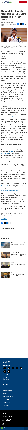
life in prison (12, 116)
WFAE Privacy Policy (7, 402)
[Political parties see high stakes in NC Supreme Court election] (5, 245)
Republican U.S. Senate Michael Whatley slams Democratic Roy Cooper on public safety (18, 254)
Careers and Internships (8, 390)
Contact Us (5, 393)
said (21, 153)
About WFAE (5, 384)
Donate (24, 2)
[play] (2, 428)
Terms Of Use (6, 405)
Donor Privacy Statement (8, 396)
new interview (7, 62)
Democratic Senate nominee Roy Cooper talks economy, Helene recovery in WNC (18, 274)
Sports (4, 218)
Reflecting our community (8, 387)
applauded (11, 151)
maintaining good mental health (9, 190)
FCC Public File (6, 399)
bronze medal (5, 185)
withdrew (24, 148)
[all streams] (26, 428)
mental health (5, 153)
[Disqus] (14, 305)
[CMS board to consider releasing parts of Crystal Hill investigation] (5, 265)
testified (13, 126)
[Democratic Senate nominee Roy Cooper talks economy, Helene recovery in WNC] (5, 275)
